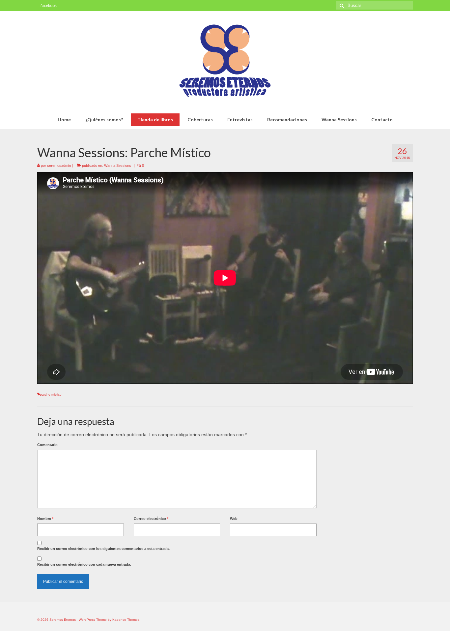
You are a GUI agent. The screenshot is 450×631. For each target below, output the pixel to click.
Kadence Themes (125, 619)
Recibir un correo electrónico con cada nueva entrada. (84, 564)
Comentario (47, 445)
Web (234, 519)
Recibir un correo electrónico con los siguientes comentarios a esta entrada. (103, 549)
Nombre (45, 519)
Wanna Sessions (117, 165)
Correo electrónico (151, 519)
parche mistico (51, 394)
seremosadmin (59, 165)
